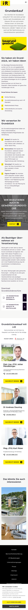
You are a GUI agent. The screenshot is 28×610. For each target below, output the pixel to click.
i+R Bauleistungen (14, 558)
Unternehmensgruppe (14, 562)
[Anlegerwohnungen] (13, 528)
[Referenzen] (13, 501)
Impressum (14, 575)
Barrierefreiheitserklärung (14, 554)
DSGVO (14, 579)
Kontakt (12, 224)
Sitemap (14, 571)
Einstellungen (14, 606)
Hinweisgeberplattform (14, 583)
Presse (14, 566)
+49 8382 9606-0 (11, 414)
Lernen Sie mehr (17, 597)
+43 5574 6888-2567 (12, 373)
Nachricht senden (12, 381)
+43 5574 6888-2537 (12, 454)
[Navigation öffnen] (26, 2)
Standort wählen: (8, 338)
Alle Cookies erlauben (14, 602)
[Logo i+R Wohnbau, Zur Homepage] (5, 3)
